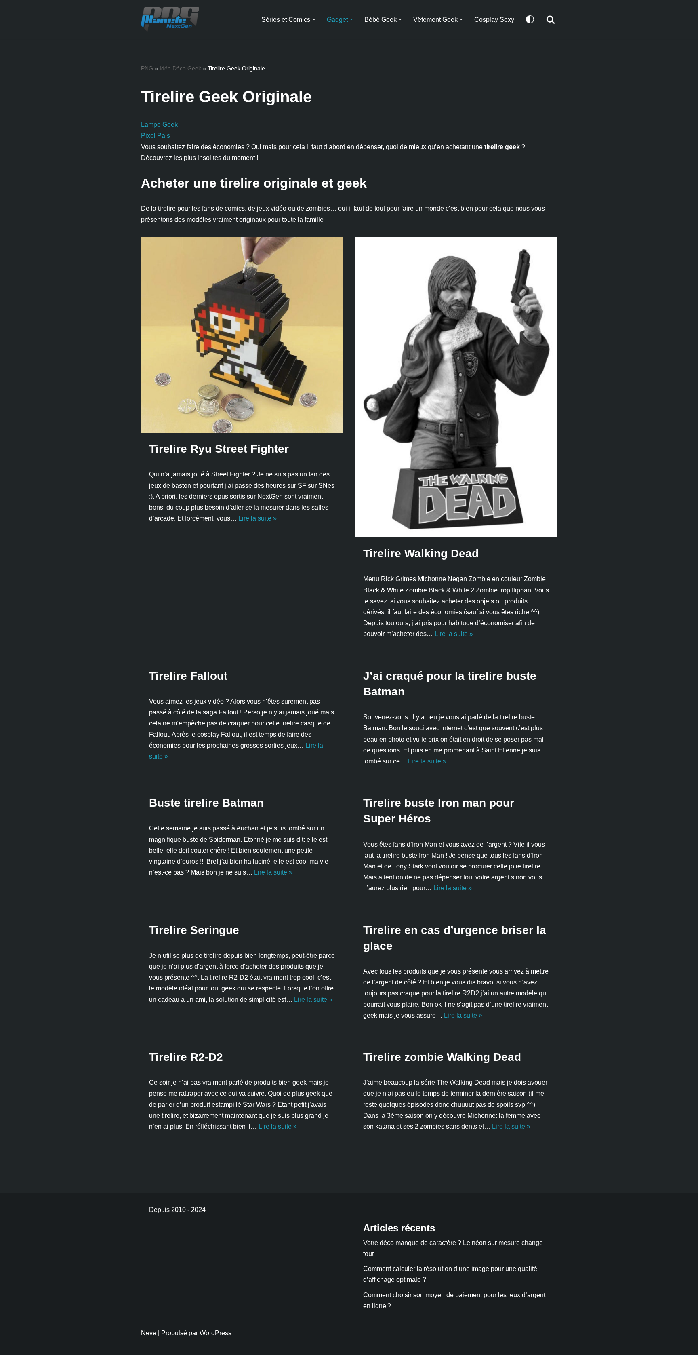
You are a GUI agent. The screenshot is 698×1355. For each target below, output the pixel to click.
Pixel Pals (155, 135)
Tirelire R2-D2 (186, 1057)
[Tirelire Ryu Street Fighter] (242, 335)
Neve (148, 1333)
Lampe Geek (159, 124)
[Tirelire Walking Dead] (456, 387)
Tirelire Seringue (194, 930)
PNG (147, 68)
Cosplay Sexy (494, 19)
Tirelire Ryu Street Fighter (219, 449)
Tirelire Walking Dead (421, 553)
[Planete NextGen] (172, 19)
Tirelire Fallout (188, 676)
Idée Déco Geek (180, 68)
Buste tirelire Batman (206, 803)
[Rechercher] (550, 19)
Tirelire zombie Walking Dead (442, 1057)
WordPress (215, 1333)
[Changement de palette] (530, 19)
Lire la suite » (257, 518)
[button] (313, 19)
